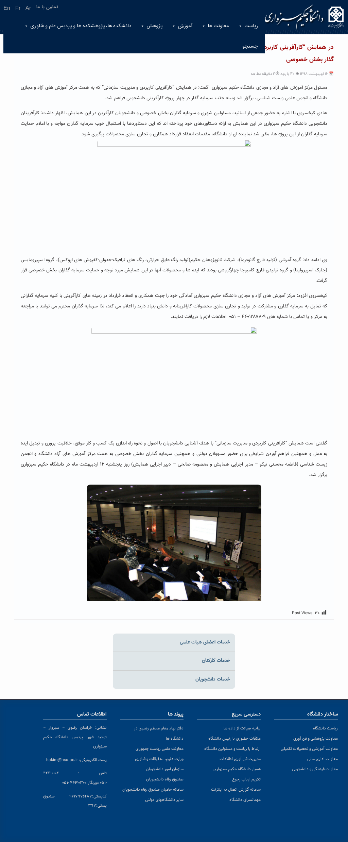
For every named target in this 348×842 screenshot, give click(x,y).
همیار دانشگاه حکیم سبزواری (237, 769)
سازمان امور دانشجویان (165, 769)
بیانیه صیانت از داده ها (242, 728)
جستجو (250, 46)
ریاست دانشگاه (325, 728)
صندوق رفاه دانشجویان (165, 779)
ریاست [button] (251, 26)
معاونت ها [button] (218, 26)
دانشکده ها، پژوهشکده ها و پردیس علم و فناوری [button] (80, 26)
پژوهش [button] (154, 26)
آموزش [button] (185, 26)
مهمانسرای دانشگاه (245, 800)
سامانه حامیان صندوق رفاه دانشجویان (153, 790)
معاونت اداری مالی (322, 759)
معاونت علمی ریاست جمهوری (160, 749)
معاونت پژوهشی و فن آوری (315, 739)
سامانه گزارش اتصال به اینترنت (236, 790)
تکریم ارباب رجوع (246, 779)
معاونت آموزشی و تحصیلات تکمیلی (309, 749)
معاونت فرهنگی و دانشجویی (315, 769)
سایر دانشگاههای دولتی (164, 800)
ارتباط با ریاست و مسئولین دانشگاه (232, 749)
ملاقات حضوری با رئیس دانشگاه (234, 739)
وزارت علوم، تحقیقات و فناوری (159, 759)
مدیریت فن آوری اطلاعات (240, 759)
